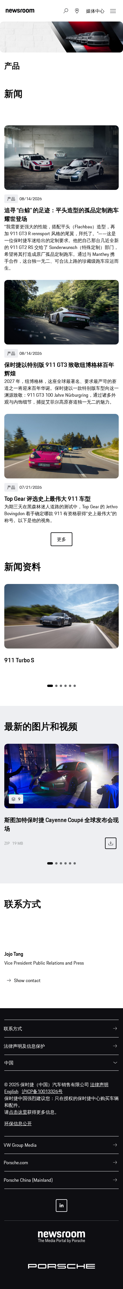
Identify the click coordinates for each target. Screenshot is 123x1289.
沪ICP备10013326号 (42, 1091)
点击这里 (18, 1112)
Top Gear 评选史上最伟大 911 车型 (47, 498)
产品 (11, 199)
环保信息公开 (18, 1123)
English (11, 1091)
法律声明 (99, 1084)
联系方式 (13, 1028)
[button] (50, 686)
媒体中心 (95, 10)
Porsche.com (16, 1162)
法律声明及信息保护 (24, 1046)
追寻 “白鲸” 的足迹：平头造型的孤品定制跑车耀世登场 (61, 214)
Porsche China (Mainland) (28, 1180)
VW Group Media (20, 1145)
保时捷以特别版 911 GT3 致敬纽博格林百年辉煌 (59, 369)
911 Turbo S (19, 660)
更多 (61, 539)
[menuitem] (61, 1028)
